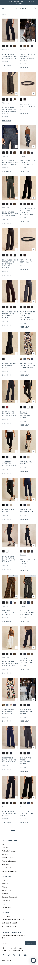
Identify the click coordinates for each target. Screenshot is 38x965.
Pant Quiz (5, 894)
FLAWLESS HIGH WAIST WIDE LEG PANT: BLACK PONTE (28, 212)
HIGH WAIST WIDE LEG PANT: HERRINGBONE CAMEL (10, 110)
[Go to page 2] (25, 829)
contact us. (19, 950)
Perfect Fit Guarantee (9, 851)
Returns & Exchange (9, 861)
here (8, 948)
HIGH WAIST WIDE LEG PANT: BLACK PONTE (10, 56)
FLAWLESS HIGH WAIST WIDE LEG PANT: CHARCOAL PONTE (10, 264)
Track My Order (7, 858)
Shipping (5, 854)
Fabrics (4, 887)
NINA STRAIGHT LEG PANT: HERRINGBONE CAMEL (27, 57)
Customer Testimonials (9, 897)
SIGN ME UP (30, 943)
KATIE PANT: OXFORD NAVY (27, 511)
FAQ (3, 844)
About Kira (5, 880)
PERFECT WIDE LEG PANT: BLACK (9, 366)
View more (5, 50)
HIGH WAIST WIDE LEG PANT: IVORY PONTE (10, 664)
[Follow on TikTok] (31, 955)
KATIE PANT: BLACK (8, 511)
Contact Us (6, 916)
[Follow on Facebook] (3, 955)
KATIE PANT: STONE (26, 463)
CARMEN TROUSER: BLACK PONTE (9, 464)
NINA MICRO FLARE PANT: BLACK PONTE (9, 414)
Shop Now (6, 65)
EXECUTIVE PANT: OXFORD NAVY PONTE (9, 760)
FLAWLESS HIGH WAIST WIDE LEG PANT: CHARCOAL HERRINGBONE (28, 316)
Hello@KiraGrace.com (15, 919)
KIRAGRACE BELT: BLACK (26, 261)
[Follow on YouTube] (25, 955)
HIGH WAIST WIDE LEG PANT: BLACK (10, 813)
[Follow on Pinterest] (19, 955)
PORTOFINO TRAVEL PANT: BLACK (27, 813)
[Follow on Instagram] (14, 955)
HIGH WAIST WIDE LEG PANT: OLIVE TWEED (10, 214)
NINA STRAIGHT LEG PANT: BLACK (27, 561)
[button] (33, 960)
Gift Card (5, 848)
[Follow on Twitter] (8, 955)
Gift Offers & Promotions (10, 868)
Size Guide (5, 864)
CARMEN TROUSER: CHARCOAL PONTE (25, 415)
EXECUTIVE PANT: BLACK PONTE (26, 712)
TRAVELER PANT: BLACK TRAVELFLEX (26, 661)
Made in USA (6, 890)
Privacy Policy (7, 907)
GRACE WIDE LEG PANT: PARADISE (8, 712)
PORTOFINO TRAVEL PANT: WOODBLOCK (27, 613)
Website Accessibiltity (9, 871)
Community (6, 900)
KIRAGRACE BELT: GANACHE (27, 105)
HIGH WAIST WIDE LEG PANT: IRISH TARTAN (10, 163)
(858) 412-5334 (11, 923)
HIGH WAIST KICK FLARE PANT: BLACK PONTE (8, 559)
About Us (5, 884)
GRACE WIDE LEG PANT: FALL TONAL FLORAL (27, 366)
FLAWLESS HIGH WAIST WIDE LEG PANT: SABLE (10, 315)
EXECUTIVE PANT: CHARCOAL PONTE (25, 761)
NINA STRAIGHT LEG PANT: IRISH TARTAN (27, 163)
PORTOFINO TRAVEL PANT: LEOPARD (9, 613)
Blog (3, 904)
